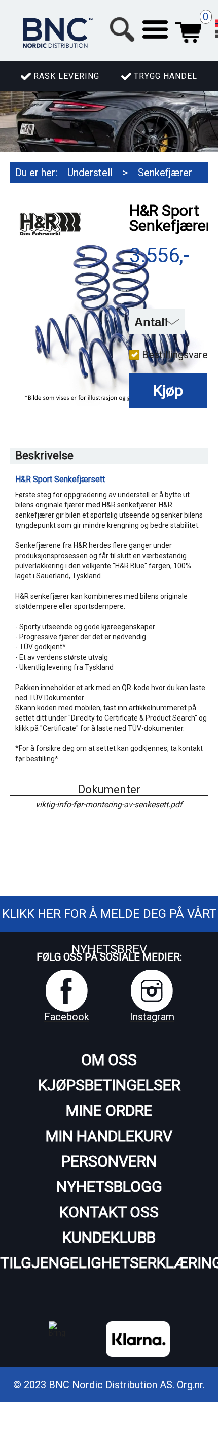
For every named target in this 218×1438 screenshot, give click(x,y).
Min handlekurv (109, 1136)
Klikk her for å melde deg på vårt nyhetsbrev (109, 931)
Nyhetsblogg (109, 1186)
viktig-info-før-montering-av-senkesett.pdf (109, 805)
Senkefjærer (165, 172)
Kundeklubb (109, 1237)
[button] (155, 29)
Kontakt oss (109, 1212)
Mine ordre (109, 1110)
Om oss (109, 1060)
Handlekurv (188, 29)
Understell (90, 172)
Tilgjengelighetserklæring (109, 1263)
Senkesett (53, 193)
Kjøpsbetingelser (109, 1085)
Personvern (109, 1161)
